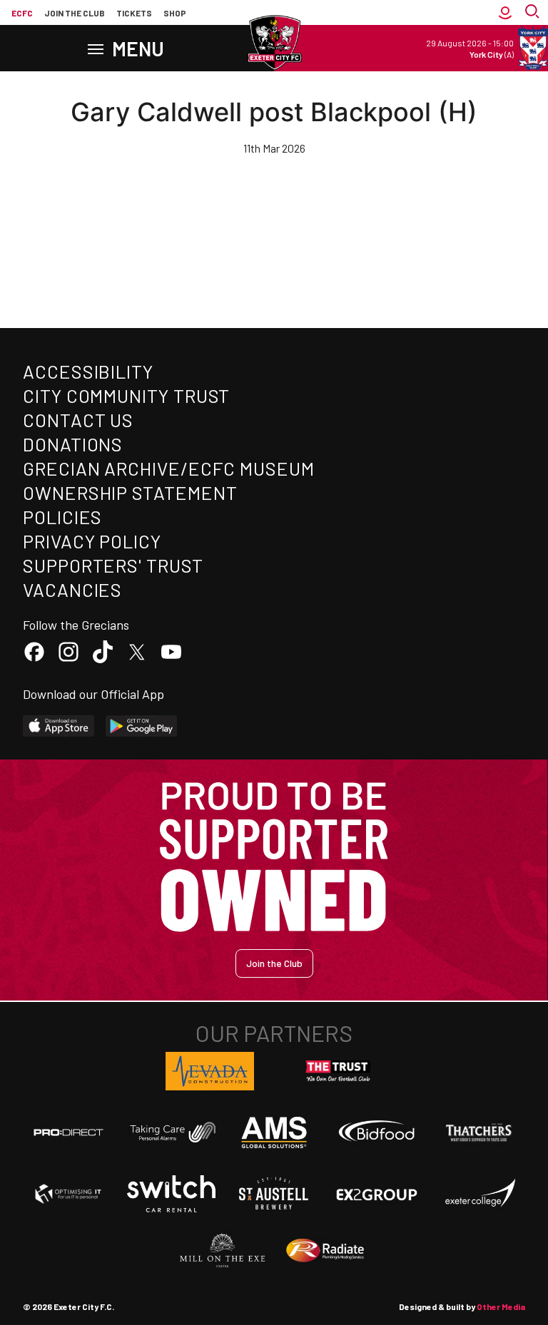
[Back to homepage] (274, 42)
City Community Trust (126, 395)
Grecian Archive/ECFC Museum (169, 468)
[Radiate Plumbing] (325, 1251)
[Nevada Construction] (210, 1071)
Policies (62, 517)
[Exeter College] (479, 1193)
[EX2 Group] (377, 1193)
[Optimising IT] (68, 1194)
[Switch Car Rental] (171, 1193)
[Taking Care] (171, 1132)
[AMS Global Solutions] (274, 1132)
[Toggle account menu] (505, 12)
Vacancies (72, 589)
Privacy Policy (92, 541)
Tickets (134, 13)
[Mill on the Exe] (222, 1251)
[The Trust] (338, 1071)
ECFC (22, 13)
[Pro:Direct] (68, 1132)
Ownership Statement (130, 492)
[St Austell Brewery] (274, 1193)
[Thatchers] (479, 1132)
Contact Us (78, 420)
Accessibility (88, 371)
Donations (73, 444)
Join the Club (274, 963)
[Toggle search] (533, 12)
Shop (174, 13)
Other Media (501, 1306)
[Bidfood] (377, 1132)
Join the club (74, 13)
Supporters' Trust (113, 565)
